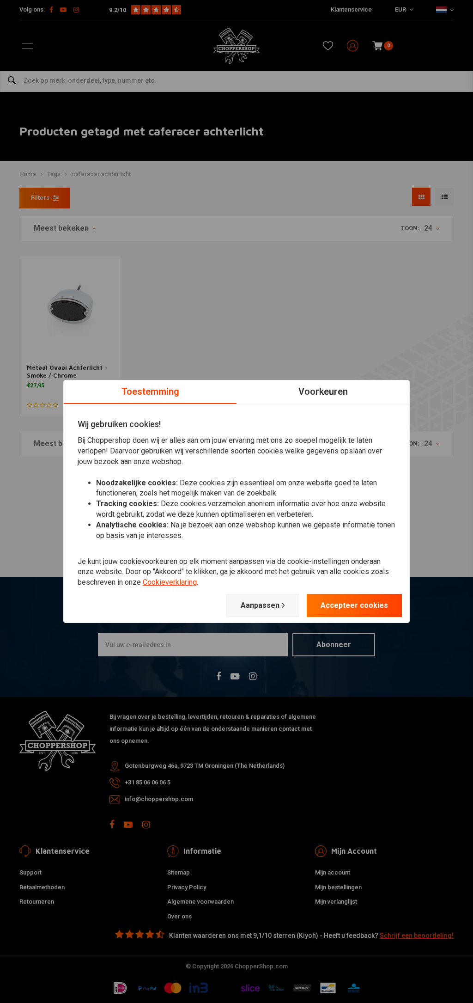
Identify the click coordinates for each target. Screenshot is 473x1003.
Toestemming (150, 391)
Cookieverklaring (170, 582)
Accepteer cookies (354, 605)
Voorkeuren (323, 391)
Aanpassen (260, 605)
